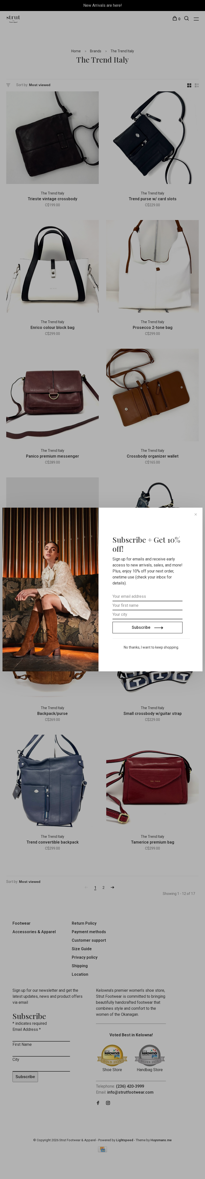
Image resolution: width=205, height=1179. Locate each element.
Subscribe (142, 627)
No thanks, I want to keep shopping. (151, 647)
